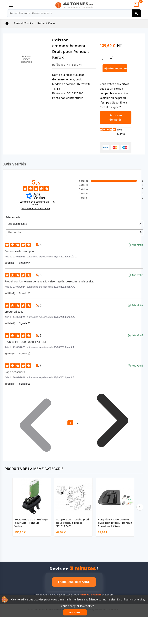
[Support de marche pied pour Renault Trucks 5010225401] (73, 497)
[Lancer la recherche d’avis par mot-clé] (140, 233)
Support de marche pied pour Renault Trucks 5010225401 (72, 523)
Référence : (59, 64)
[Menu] (10, 5)
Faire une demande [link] (115, 117)
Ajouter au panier (115, 68)
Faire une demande (74, 582)
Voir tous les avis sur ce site (36, 208)
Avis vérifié (137, 245)
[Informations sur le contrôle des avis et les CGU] (53, 202)
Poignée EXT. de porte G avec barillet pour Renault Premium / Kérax (115, 523)
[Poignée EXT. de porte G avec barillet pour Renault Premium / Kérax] (115, 497)
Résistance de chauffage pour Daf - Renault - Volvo (31, 523)
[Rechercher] (136, 13)
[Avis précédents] (35, 422)
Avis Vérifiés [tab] (14, 164)
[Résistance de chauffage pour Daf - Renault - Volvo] (31, 497)
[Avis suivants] (112, 423)
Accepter (75, 612)
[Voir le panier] (136, 4)
